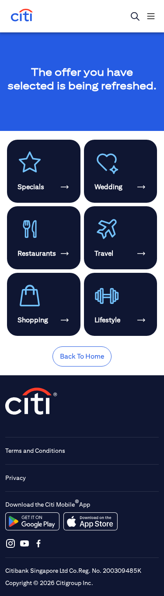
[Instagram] (10, 543)
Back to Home (82, 356)
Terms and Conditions (35, 450)
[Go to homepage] (21, 16)
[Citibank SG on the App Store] (90, 521)
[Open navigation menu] (151, 16)
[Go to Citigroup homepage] (31, 401)
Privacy (15, 477)
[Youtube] (24, 543)
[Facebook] (38, 543)
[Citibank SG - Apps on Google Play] (32, 521)
